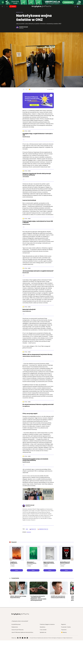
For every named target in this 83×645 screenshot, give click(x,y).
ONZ (27, 529)
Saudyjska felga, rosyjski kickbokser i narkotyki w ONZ (38, 134)
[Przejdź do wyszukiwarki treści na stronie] (7, 6)
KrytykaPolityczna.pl (16, 624)
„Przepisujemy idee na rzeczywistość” (20, 621)
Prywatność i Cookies (66, 627)
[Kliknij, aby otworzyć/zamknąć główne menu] (2, 6)
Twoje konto (63, 629)
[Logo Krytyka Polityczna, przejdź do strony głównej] (41, 6)
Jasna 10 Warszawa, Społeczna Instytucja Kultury (22, 632)
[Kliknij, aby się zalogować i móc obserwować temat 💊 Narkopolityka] (47, 529)
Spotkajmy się (43, 632)
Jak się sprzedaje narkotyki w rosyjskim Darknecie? (38, 271)
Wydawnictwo (15, 627)
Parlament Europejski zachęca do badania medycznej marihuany (35, 459)
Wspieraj (13, 6)
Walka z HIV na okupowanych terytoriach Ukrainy (37, 354)
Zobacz (16, 570)
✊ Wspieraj (64, 632)
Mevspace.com (60, 637)
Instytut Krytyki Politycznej (17, 629)
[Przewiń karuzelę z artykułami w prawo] (72, 592)
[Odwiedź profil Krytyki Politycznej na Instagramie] (20, 638)
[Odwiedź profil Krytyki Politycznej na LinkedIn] (27, 638)
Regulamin (63, 624)
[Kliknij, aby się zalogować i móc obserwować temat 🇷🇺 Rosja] (35, 529)
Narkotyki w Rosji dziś (29, 309)
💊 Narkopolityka (42, 529)
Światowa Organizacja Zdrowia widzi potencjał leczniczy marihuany (37, 174)
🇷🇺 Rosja (32, 529)
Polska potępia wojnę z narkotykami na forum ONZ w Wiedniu (38, 222)
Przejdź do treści (6, 1)
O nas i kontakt (43, 629)
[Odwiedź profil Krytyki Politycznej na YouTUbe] (25, 638)
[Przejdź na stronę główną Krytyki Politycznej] (20, 614)
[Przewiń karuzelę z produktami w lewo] (10, 559)
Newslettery (42, 627)
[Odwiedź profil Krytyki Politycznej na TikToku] (22, 638)
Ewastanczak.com (69, 637)
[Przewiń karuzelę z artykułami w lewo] (10, 592)
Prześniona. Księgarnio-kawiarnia (47, 624)
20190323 (29, 532)
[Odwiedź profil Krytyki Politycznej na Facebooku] (18, 638)
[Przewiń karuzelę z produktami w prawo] (72, 559)
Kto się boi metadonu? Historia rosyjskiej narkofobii (38, 404)
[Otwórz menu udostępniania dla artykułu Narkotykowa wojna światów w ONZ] (26, 89)
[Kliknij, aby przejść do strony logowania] (75, 6)
